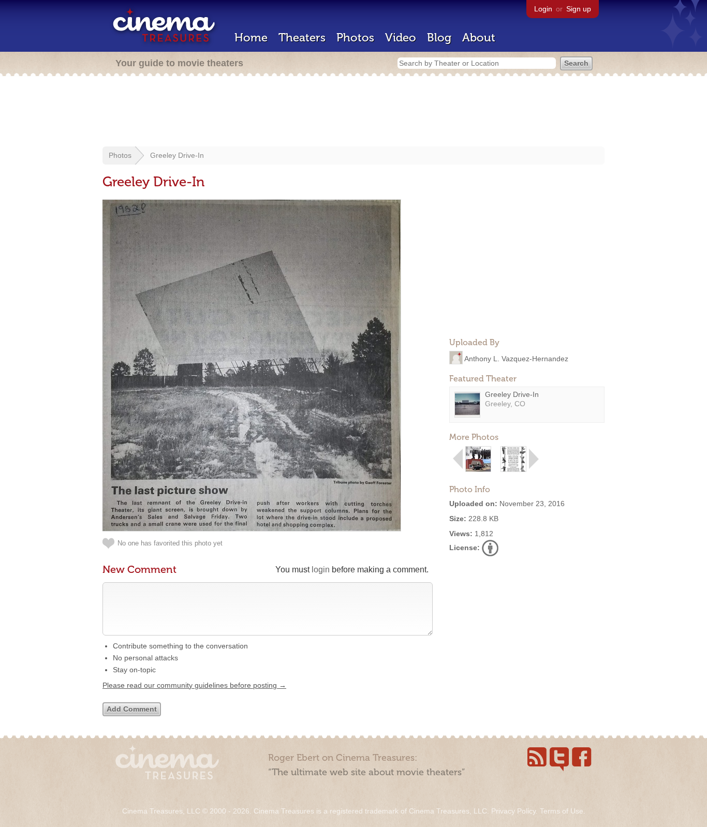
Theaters (302, 38)
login (321, 569)
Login (543, 9)
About (478, 38)
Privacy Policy (513, 811)
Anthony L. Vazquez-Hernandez (516, 358)
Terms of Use (561, 811)
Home (251, 38)
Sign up (578, 9)
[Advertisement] (353, 112)
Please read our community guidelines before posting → (194, 685)
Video (400, 38)
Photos (355, 38)
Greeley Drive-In (177, 155)
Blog (439, 38)
